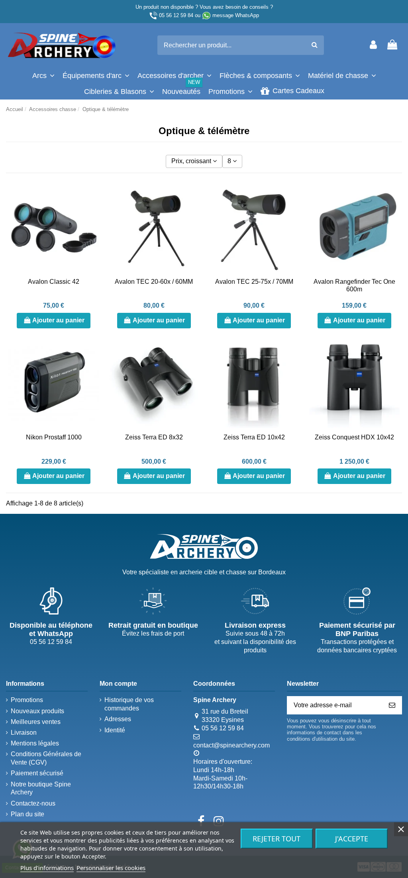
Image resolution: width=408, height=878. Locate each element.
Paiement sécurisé (37, 773)
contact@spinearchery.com (231, 745)
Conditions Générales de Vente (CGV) (46, 758)
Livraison (24, 732)
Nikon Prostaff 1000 (54, 437)
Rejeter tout (276, 838)
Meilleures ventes (36, 721)
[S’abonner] (392, 705)
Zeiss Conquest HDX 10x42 (354, 437)
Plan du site (27, 814)
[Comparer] (92, 209)
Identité (114, 730)
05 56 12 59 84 (176, 15)
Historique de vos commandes (129, 704)
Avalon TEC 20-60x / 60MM (154, 281)
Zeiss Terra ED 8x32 (154, 437)
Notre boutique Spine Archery (41, 788)
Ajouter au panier (58, 320)
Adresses (117, 719)
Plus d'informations (47, 868)
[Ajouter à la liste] (92, 195)
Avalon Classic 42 (53, 281)
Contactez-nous (33, 803)
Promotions (27, 700)
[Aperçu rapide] (92, 224)
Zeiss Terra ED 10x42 (254, 437)
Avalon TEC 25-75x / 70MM (254, 281)
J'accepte (351, 838)
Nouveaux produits (37, 711)
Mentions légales (35, 743)
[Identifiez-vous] (373, 45)
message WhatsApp (235, 15)
